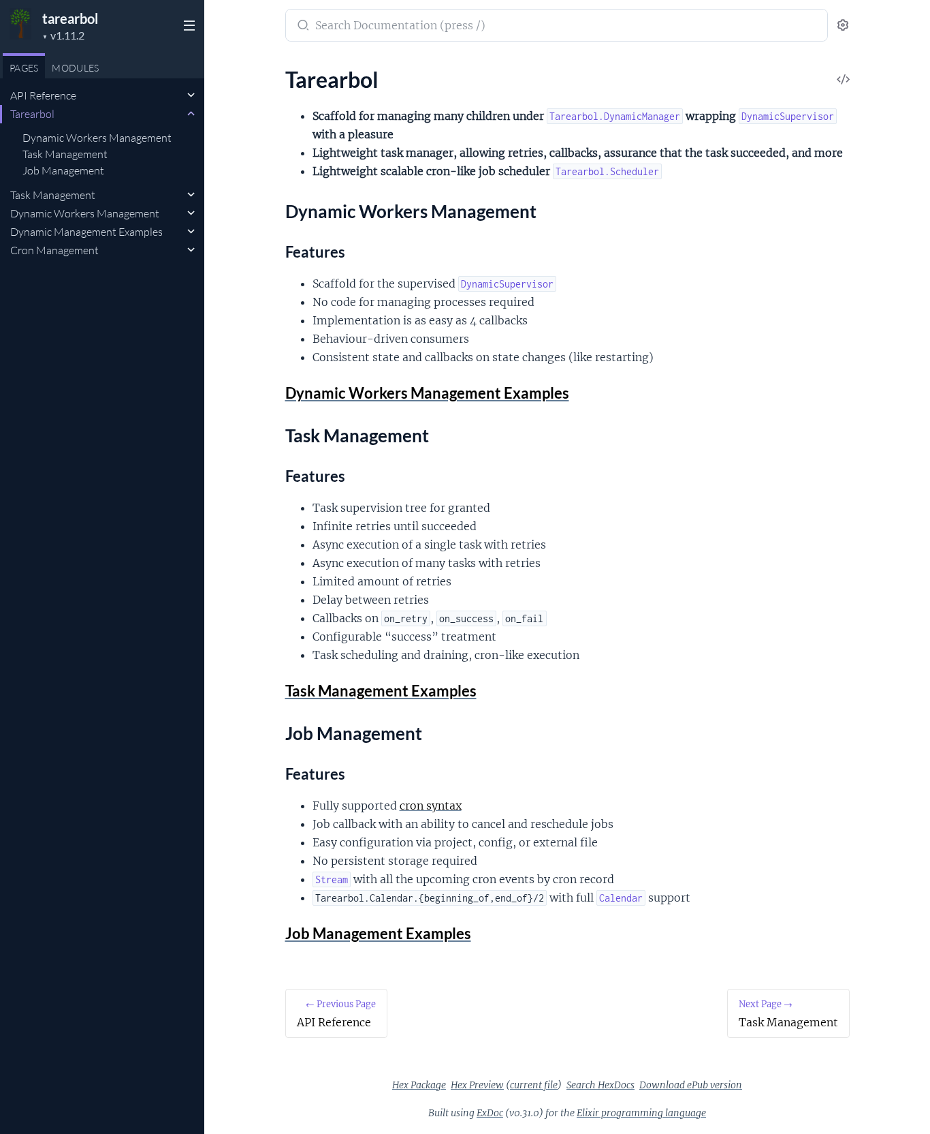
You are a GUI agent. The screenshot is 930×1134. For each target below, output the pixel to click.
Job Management (63, 170)
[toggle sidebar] (188, 27)
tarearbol (70, 18)
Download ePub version (690, 1085)
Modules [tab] (75, 68)
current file (534, 1085)
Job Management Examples (378, 933)
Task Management (65, 154)
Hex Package (419, 1085)
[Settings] (843, 25)
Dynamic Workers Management (97, 137)
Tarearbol (32, 114)
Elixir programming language (641, 1113)
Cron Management (54, 250)
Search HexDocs (600, 1084)
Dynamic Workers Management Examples (427, 393)
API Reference (43, 95)
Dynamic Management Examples (86, 232)
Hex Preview (477, 1085)
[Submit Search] (301, 26)
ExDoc (490, 1113)
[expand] (191, 95)
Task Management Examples (381, 690)
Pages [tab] (24, 68)
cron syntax (431, 805)
